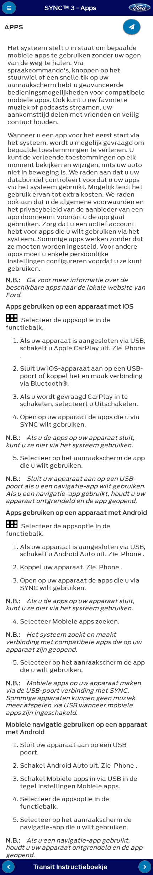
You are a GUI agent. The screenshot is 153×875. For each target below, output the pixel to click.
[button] (9, 7)
